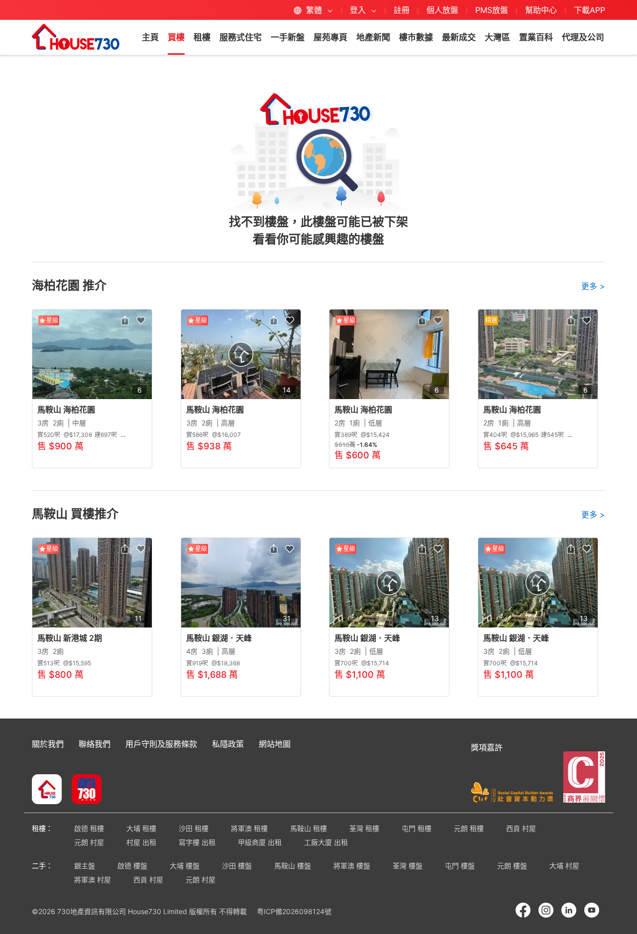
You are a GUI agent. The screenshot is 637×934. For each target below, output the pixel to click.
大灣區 (497, 37)
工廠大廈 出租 (326, 842)
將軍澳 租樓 (249, 828)
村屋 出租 (141, 842)
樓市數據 (416, 37)
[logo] (75, 37)
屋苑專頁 (330, 37)
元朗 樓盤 (512, 865)
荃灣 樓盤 (408, 865)
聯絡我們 (94, 744)
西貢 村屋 (521, 828)
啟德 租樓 (89, 828)
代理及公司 (583, 37)
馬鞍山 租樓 (308, 828)
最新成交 (459, 37)
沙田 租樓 (194, 828)
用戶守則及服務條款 (161, 744)
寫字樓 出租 (197, 842)
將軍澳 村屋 (92, 879)
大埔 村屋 (564, 865)
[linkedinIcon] (568, 910)
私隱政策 (228, 744)
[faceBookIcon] (523, 910)
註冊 (402, 10)
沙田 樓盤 (237, 865)
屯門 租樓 (416, 828)
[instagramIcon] (545, 910)
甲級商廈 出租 (260, 842)
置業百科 (536, 37)
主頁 (150, 37)
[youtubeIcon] (591, 910)
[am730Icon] (83, 790)
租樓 (202, 37)
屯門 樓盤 (460, 865)
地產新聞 (373, 37)
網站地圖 (275, 744)
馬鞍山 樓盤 (292, 865)
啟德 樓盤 (132, 865)
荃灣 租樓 (364, 828)
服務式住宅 (240, 37)
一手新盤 (288, 37)
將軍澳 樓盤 (351, 865)
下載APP (589, 10)
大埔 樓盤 (185, 865)
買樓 (176, 37)
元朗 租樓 (469, 828)
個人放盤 (442, 10)
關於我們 (48, 744)
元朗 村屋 (89, 842)
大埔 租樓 (141, 828)
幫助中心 (542, 10)
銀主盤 (84, 865)
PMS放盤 (491, 10)
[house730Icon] (47, 790)
